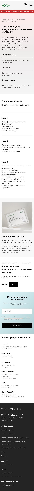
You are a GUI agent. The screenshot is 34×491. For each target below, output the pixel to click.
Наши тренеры (7, 473)
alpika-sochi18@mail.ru (9, 387)
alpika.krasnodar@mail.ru (9, 358)
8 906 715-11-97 (11, 409)
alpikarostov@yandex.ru (9, 378)
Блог (3, 452)
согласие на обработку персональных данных (17, 317)
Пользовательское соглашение (13, 448)
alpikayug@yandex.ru (8, 367)
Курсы (3, 469)
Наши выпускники (8, 430)
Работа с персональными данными (15, 438)
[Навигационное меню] (31, 6)
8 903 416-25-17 (12, 415)
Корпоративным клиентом (11, 477)
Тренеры (4, 456)
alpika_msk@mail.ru (8, 348)
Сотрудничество (7, 485)
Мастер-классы (7, 465)
